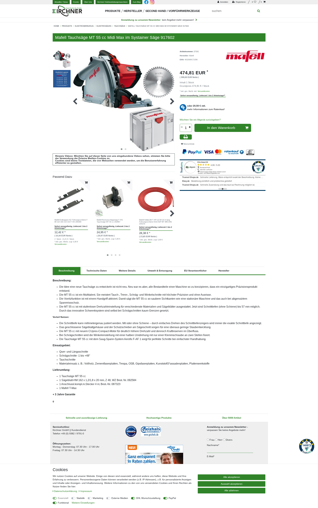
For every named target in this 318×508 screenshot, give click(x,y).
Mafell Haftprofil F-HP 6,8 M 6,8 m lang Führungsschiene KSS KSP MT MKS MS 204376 (155, 222)
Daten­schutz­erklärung (66, 491)
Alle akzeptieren (231, 477)
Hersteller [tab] (223, 270)
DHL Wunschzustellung (148, 498)
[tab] (66, 270)
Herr (220, 439)
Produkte (112, 11)
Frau (212, 439)
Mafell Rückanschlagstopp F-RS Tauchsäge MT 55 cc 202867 (110, 221)
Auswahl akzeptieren (231, 484)
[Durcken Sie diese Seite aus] (186, 137)
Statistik (81, 498)
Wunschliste (188, 144)
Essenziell (63, 498)
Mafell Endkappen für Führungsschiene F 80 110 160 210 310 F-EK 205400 (71, 221)
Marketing (98, 498)
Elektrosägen (104, 26)
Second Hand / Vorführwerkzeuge (172, 11)
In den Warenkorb (221, 128)
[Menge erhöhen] (190, 127)
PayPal (172, 498)
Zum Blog (136, 2)
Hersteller (133, 11)
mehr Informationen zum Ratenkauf (205, 109)
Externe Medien (119, 498)
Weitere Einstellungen (83, 502)
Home (56, 26)
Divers (229, 439)
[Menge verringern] (182, 127)
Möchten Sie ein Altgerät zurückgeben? (200, 119)
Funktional (63, 502)
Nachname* (213, 445)
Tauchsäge (119, 26)
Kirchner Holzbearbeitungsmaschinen (112, 2)
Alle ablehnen (231, 490)
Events (76, 2)
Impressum (86, 491)
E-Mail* (210, 456)
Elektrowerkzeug (84, 26)
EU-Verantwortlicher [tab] (195, 270)
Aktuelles (61, 2)
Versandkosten (60, 244)
